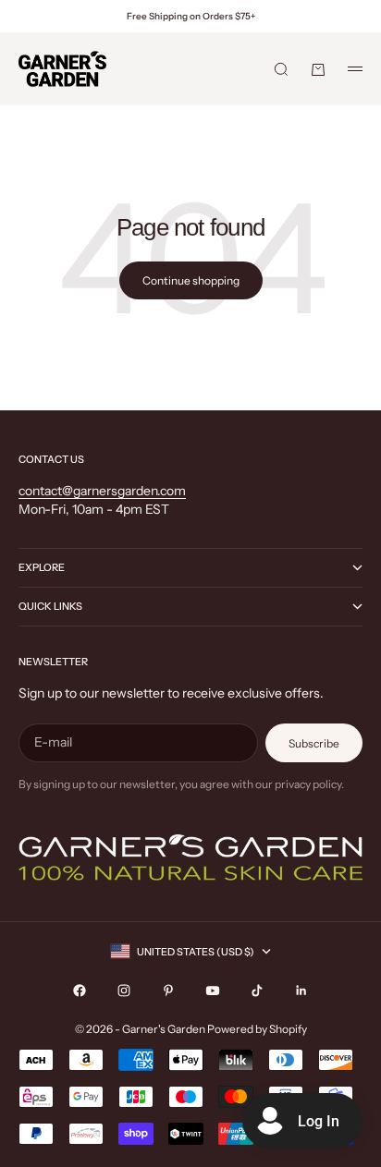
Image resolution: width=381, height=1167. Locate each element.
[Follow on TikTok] (257, 990)
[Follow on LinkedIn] (301, 990)
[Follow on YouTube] (212, 990)
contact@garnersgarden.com (102, 490)
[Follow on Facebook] (79, 990)
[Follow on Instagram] (124, 990)
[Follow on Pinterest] (168, 990)
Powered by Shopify (257, 1029)
